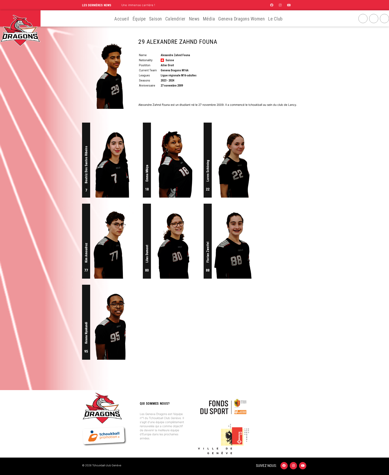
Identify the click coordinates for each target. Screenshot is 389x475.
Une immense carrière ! (138, 5)
